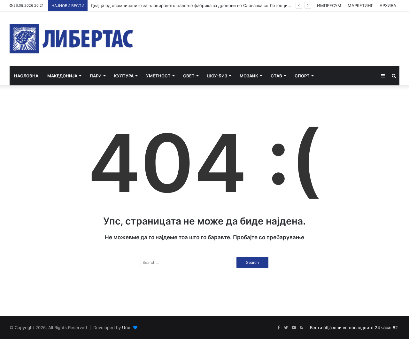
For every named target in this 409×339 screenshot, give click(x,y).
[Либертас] (71, 38)
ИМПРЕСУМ (329, 5)
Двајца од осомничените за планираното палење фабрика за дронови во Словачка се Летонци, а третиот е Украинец (213, 5)
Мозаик (249, 75)
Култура (124, 75)
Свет (189, 75)
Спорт (302, 75)
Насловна (26, 75)
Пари (96, 75)
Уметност (158, 75)
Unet (127, 327)
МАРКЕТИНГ (360, 5)
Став (276, 75)
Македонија (62, 75)
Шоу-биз (217, 75)
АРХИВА (388, 5)
